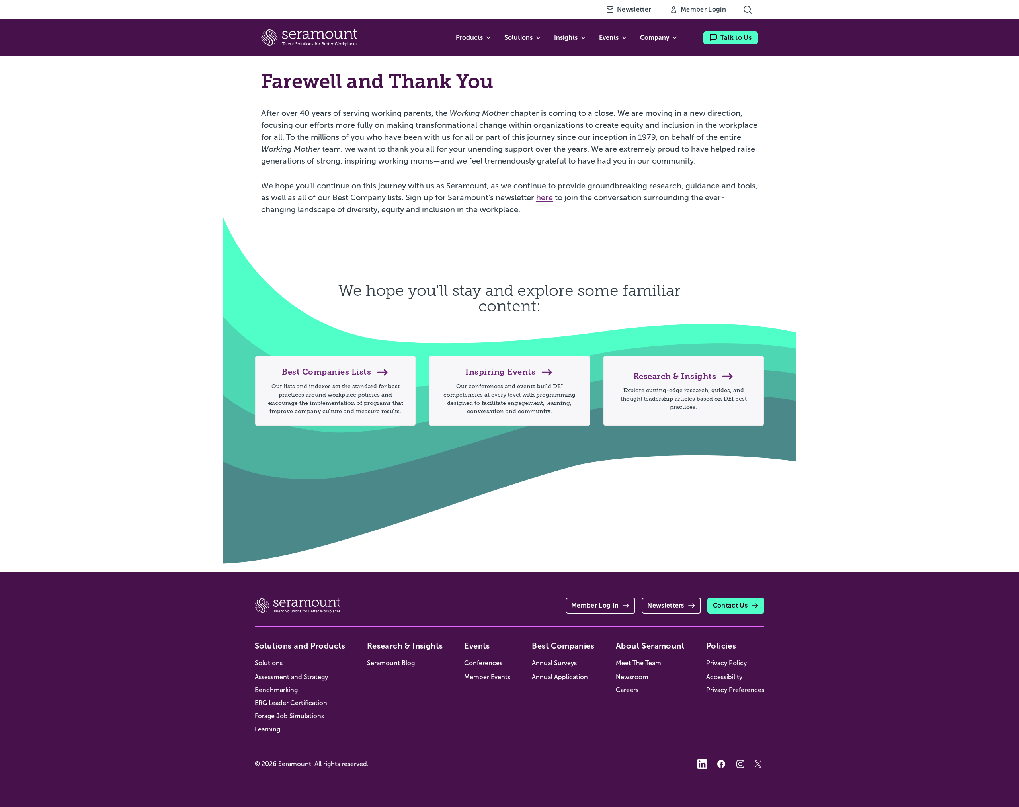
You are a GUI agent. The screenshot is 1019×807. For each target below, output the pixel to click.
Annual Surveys (554, 663)
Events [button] (609, 37)
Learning (267, 729)
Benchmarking (276, 689)
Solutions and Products (300, 645)
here (544, 197)
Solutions (269, 663)
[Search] (747, 9)
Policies (721, 645)
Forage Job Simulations (289, 716)
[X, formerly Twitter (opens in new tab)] (759, 764)
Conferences (483, 663)
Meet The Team (638, 663)
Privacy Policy (726, 663)
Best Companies (563, 645)
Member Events (487, 677)
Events (477, 645)
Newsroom (632, 677)
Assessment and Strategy (291, 677)
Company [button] (654, 37)
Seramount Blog (391, 663)
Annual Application (560, 677)
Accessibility (724, 677)
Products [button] (469, 37)
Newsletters (665, 605)
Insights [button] (566, 37)
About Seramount (650, 645)
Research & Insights (405, 645)
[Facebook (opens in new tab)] (721, 764)
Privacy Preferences (735, 689)
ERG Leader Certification (291, 703)
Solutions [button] (518, 37)
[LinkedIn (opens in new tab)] (702, 764)
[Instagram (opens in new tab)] (740, 764)
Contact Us (730, 605)
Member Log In (595, 605)
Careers (627, 689)
